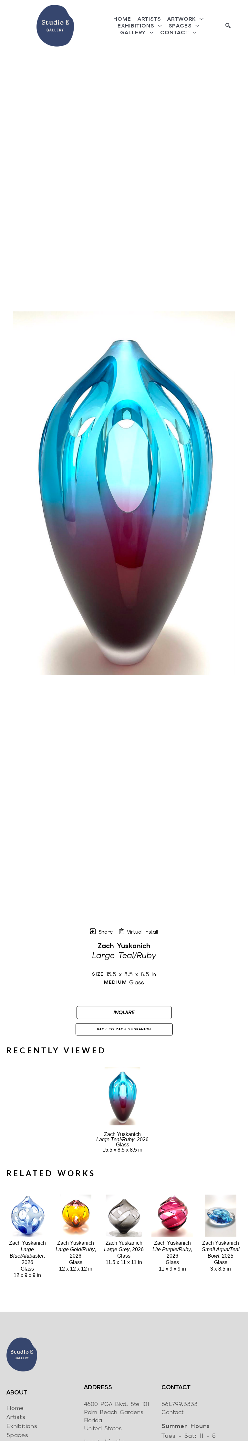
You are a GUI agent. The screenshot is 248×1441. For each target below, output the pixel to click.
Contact (172, 1412)
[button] (185, 19)
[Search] (228, 25)
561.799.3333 (179, 1404)
